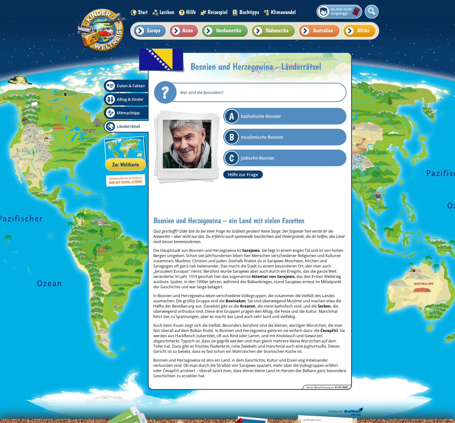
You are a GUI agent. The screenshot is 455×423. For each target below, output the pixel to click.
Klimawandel (283, 12)
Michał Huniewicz (177, 171)
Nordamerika (228, 30)
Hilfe (191, 12)
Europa (153, 30)
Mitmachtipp (128, 112)
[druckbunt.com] (345, 412)
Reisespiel (218, 12)
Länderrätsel (128, 126)
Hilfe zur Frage (243, 174)
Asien (187, 30)
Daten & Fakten (131, 85)
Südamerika (276, 30)
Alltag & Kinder (130, 99)
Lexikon (166, 12)
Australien (323, 30)
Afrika (363, 30)
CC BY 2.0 (194, 171)
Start (143, 12)
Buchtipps (249, 12)
